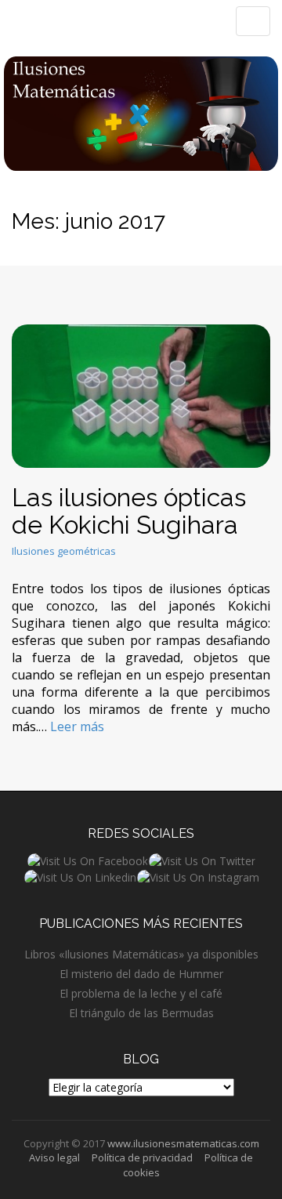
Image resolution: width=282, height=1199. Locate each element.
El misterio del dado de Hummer (141, 973)
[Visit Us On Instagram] (197, 876)
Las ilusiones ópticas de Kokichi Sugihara (129, 511)
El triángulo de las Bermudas (141, 1012)
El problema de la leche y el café (141, 993)
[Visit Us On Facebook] (87, 860)
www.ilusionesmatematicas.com (183, 1143)
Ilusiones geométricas (64, 551)
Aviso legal (54, 1157)
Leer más (77, 726)
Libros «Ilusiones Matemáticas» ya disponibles (141, 954)
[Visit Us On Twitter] (201, 860)
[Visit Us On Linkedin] (80, 876)
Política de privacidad (142, 1157)
